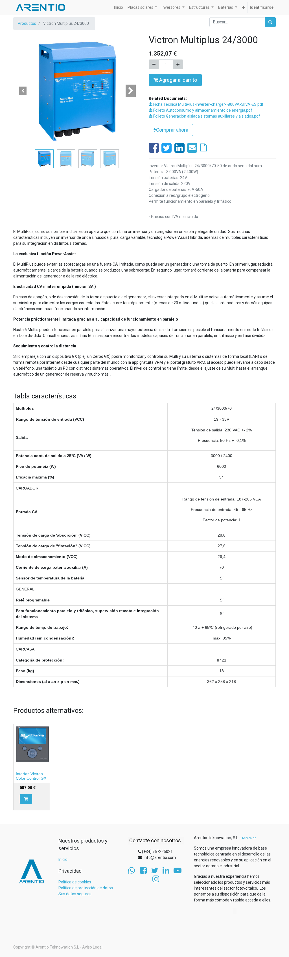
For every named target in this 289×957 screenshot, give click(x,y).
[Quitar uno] (154, 64)
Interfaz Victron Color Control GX (31, 776)
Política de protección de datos (85, 888)
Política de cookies (74, 882)
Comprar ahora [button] (172, 130)
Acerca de (249, 838)
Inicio (62, 859)
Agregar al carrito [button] (177, 80)
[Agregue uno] (178, 64)
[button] (243, 7)
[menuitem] (118, 7)
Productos (27, 23)
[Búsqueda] (270, 22)
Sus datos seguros (74, 894)
